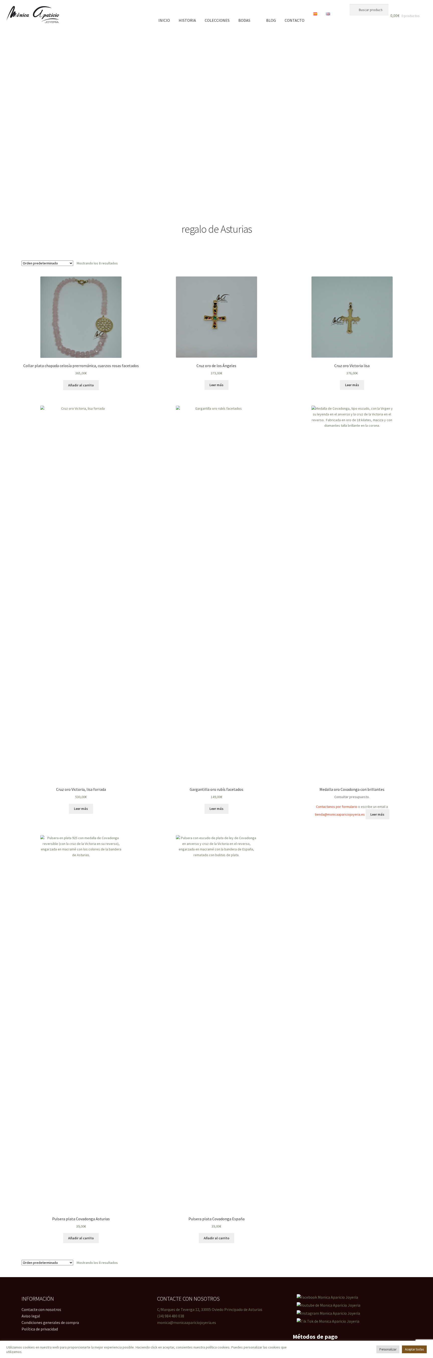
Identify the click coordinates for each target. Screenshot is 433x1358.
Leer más (216, 385)
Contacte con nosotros (41, 1309)
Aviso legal (31, 1315)
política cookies (218, 1347)
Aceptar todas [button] (414, 1349)
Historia (187, 20)
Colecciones (217, 20)
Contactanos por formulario (336, 806)
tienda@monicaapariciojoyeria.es (340, 814)
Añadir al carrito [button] (81, 385)
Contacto (294, 20)
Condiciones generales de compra (50, 1322)
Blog (271, 20)
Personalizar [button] (387, 1349)
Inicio (164, 20)
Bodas (244, 20)
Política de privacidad (40, 1328)
